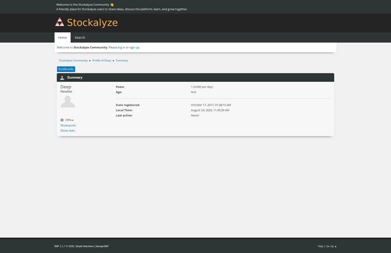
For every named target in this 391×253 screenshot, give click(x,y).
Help (320, 246)
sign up (134, 47)
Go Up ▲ (331, 246)
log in (121, 47)
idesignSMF (102, 246)
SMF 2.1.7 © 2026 (64, 246)
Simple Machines (84, 246)
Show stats (67, 130)
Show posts (68, 125)
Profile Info (66, 69)
